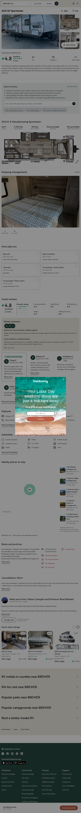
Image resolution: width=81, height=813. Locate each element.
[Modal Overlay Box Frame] (40, 406)
